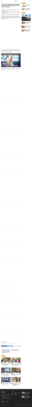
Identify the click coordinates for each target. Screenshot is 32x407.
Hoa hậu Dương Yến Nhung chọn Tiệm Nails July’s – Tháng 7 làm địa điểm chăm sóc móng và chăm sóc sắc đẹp (15, 384)
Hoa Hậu (15, 393)
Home (1, 2)
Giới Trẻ (15, 392)
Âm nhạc (3, 2)
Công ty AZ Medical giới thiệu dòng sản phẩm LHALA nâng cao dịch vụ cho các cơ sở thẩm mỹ (27, 9)
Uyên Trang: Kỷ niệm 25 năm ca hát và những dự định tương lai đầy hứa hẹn (11, 14)
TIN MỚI (19, 392)
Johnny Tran (14, 366)
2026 (11, 392)
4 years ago (26, 10)
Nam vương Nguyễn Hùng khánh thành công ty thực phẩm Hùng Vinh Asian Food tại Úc (5, 364)
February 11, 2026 (17, 366)
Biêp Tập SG (4, 385)
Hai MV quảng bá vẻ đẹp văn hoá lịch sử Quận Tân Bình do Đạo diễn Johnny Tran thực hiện (5, 374)
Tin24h (18, 393)
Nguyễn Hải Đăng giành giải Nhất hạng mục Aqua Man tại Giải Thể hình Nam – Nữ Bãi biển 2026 (28, 30)
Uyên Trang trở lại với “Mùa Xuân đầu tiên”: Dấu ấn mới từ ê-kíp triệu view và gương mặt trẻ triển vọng (16, 365)
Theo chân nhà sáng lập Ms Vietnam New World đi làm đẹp (27, 5)
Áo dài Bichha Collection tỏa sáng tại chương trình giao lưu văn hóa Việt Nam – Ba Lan (28, 27)
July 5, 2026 (26, 24)
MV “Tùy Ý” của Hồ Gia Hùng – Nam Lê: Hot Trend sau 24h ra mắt (5, 384)
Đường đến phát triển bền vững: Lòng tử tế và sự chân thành (26, 19)
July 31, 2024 (7, 385)
